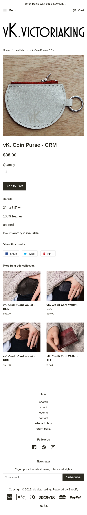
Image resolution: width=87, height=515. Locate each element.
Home (6, 50)
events (43, 412)
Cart (80, 10)
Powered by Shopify (65, 489)
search (43, 401)
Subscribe (73, 477)
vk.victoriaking (42, 489)
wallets (20, 50)
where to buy (43, 423)
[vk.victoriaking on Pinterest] (43, 448)
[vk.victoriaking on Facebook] (34, 448)
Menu (12, 10)
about (43, 407)
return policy (43, 428)
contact (43, 418)
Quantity (9, 164)
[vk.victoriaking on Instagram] (53, 448)
